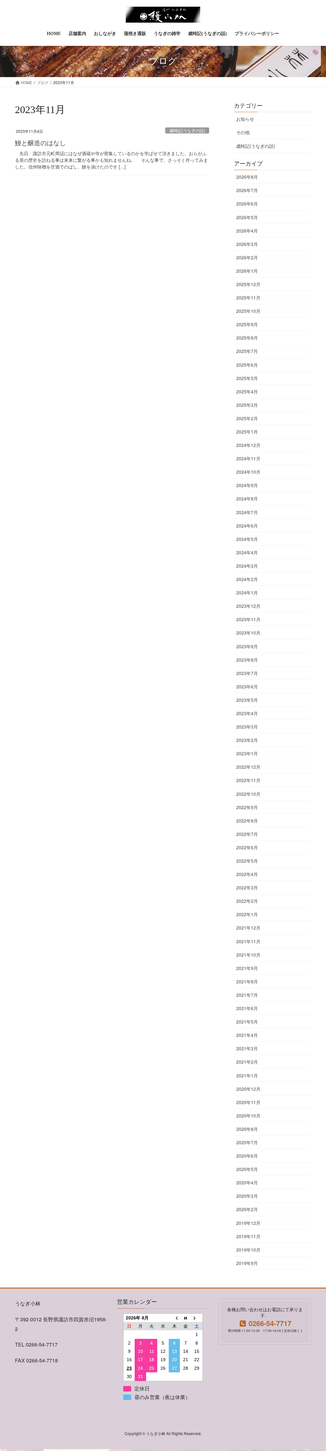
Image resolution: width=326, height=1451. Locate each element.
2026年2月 (247, 257)
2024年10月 (248, 472)
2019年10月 (248, 1249)
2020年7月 (247, 1142)
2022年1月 (247, 914)
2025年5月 (247, 378)
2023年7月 (247, 673)
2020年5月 (247, 1169)
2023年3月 (247, 726)
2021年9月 (247, 968)
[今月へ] (185, 1317)
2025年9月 (247, 324)
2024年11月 (248, 458)
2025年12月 (248, 284)
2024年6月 (247, 525)
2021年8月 (247, 981)
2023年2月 (247, 740)
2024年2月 (247, 579)
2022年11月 (248, 780)
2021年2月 (247, 1062)
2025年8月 (247, 337)
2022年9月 (247, 807)
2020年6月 (247, 1156)
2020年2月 (247, 1209)
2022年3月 (247, 887)
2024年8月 (247, 498)
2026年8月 (247, 177)
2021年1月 (247, 1075)
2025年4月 (247, 391)
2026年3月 (247, 244)
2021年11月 (248, 941)
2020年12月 (248, 1089)
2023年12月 (248, 606)
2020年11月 (248, 1102)
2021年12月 (248, 927)
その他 (243, 132)
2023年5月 (247, 700)
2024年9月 (247, 485)
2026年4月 (247, 230)
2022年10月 (248, 794)
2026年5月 (247, 217)
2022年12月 (248, 767)
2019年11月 (248, 1236)
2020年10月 (248, 1115)
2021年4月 (247, 1035)
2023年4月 (247, 713)
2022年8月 (247, 820)
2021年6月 (247, 1008)
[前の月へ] (174, 1317)
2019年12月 (248, 1223)
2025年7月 (247, 351)
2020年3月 (247, 1196)
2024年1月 (247, 592)
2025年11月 (248, 297)
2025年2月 (247, 418)
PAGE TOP (312, 1401)
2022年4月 (247, 874)
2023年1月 (247, 753)
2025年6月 (247, 365)
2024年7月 (247, 512)
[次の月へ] (197, 1317)
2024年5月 (247, 539)
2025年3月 (247, 405)
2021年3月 (247, 1048)
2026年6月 (247, 203)
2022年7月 (247, 834)
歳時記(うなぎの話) (187, 130)
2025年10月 (248, 311)
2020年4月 (247, 1182)
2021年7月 (247, 995)
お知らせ (245, 119)
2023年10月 (248, 632)
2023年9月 (247, 646)
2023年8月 (247, 660)
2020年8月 (247, 1129)
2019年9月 (247, 1263)
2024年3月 (247, 566)
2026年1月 (247, 271)
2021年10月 (248, 955)
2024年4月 (247, 552)
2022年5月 (247, 861)
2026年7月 (247, 190)
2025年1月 (247, 431)
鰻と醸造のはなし (40, 143)
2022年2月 (247, 901)
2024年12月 (248, 445)
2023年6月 (247, 686)
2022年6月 (247, 847)
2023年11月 (248, 619)
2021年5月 (247, 1021)
